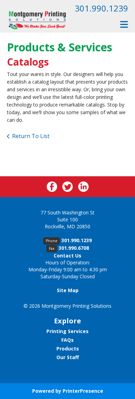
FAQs (67, 340)
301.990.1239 (101, 8)
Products (67, 348)
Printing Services (67, 331)
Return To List (31, 136)
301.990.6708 (73, 248)
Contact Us (67, 255)
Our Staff (67, 357)
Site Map (68, 290)
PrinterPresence (83, 391)
